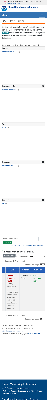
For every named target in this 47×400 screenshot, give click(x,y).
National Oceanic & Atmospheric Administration (23, 391)
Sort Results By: (22, 256)
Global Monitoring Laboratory (23, 7)
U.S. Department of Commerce (16, 388)
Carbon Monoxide (9, 90)
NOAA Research (9, 394)
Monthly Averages (9, 166)
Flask (4, 128)
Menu (5, 15)
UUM (4, 204)
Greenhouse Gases (9, 52)
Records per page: (32, 265)
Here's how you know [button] (12, 3)
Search (8, 242)
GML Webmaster (34, 334)
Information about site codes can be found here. (26, 245)
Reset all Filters (9, 256)
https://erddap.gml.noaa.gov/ (12, 331)
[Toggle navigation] (42, 15)
